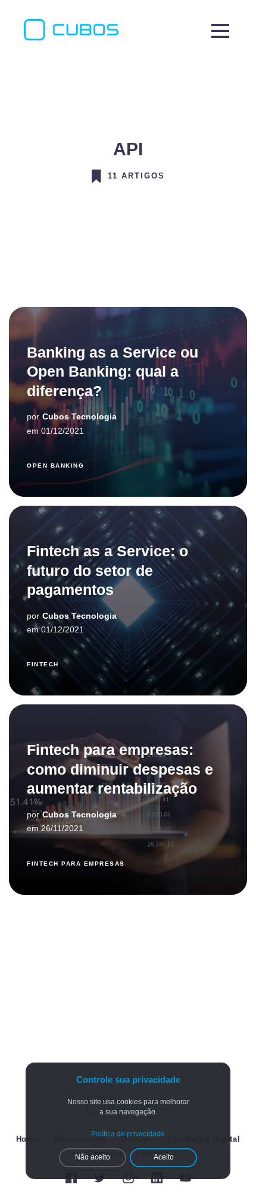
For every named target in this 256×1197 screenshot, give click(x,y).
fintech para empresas (76, 863)
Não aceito (92, 1157)
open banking (55, 465)
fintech (43, 664)
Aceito (164, 1157)
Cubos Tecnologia (79, 416)
